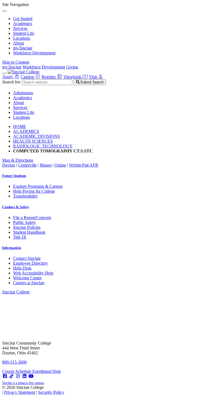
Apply (8, 76)
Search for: (11, 82)
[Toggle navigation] (4, 73)
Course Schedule (17, 371)
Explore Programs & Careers (38, 186)
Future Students (14, 176)
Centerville (27, 165)
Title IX (19, 237)
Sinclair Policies (27, 227)
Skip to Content (15, 62)
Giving (72, 67)
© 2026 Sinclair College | (33, 390)
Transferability (25, 196)
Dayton (8, 165)
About (18, 43)
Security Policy (51, 392)
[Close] (4, 11)
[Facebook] (5, 376)
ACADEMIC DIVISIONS (36, 136)
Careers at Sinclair (28, 282)
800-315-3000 (14, 362)
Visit (93, 76)
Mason (45, 165)
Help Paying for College (34, 191)
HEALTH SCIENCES (33, 141)
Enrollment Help (46, 371)
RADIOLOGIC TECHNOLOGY (43, 146)
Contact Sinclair (27, 258)
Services (20, 28)
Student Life (23, 33)
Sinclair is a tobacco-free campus (23, 383)
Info (11, 248)
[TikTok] (11, 376)
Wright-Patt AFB (83, 165)
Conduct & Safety (15, 207)
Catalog (28, 76)
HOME (19, 126)
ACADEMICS (26, 131)
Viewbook (72, 76)
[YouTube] (31, 376)
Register (49, 76)
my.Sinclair (22, 48)
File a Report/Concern (32, 217)
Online (60, 165)
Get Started (22, 18)
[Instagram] (18, 376)
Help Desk (22, 268)
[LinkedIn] (24, 376)
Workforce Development (34, 53)
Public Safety (24, 222)
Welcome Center (27, 278)
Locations (21, 38)
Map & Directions (17, 160)
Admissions (23, 92)
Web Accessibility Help (33, 273)
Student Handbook (29, 232)
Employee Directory (30, 263)
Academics (22, 23)
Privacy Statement (19, 392)
